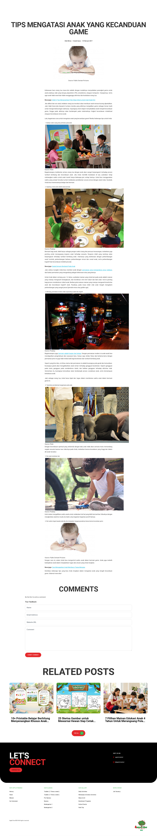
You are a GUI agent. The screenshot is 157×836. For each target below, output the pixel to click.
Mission (11, 798)
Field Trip (81, 807)
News (68, 72)
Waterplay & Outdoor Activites (87, 795)
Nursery (46, 801)
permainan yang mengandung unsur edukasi (97, 270)
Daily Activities (82, 791)
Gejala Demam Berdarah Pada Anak (63, 266)
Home (64, 72)
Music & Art (81, 798)
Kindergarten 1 (48, 804)
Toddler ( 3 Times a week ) (51, 795)
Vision (11, 795)
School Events (82, 804)
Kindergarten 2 (48, 807)
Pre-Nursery (47, 798)
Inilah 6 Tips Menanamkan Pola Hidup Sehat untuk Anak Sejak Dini (73, 100)
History (11, 791)
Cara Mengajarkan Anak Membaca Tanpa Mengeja (68, 567)
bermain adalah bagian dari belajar (69, 353)
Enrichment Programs (84, 801)
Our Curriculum (13, 801)
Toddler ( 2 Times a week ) (51, 791)
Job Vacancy (116, 791)
